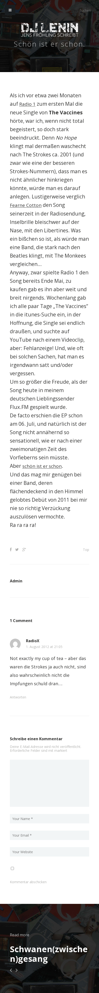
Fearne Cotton (27, 204)
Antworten (18, 696)
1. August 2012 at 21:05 (44, 646)
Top (86, 549)
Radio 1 (28, 103)
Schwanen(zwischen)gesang (49, 953)
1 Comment (21, 620)
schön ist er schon (43, 465)
